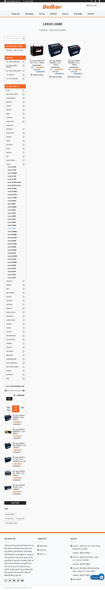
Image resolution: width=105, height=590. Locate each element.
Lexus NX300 (12, 241)
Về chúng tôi (9, 539)
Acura (8, 106)
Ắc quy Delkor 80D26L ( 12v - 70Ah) (74, 62)
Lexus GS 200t (12, 244)
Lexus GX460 (12, 265)
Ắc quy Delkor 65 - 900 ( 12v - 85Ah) (19, 473)
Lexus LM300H (12, 173)
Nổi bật (15, 409)
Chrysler (9, 125)
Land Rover (10, 160)
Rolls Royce (10, 312)
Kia (7, 156)
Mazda (8, 285)
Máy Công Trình (12, 367)
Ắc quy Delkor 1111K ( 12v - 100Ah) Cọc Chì (19, 459)
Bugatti (9, 347)
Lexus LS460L (12, 225)
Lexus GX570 (12, 271)
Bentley (9, 102)
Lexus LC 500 (12, 176)
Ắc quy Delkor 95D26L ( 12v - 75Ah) (56, 62)
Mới (22, 408)
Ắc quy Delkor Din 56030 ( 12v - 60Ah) (19, 445)
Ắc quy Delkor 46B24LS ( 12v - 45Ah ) (19, 431)
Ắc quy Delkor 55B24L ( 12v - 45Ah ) (19, 417)
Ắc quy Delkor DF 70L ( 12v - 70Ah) (37, 61)
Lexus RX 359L (12, 194)
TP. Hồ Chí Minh (12, 78)
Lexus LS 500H (12, 197)
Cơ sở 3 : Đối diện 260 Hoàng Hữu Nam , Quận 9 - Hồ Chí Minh (86, 569)
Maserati (9, 355)
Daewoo (9, 129)
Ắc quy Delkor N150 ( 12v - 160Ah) (19, 487)
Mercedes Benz (12, 94)
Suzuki (8, 328)
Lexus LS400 (11, 213)
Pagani (8, 370)
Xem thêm (15, 503)
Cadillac (9, 117)
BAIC (7, 378)
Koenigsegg (10, 98)
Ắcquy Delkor (10, 514)
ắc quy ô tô (20, 519)
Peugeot (9, 300)
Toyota (9, 331)
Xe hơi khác (10, 339)
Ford (8, 141)
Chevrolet (10, 121)
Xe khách (9, 374)
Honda (8, 137)
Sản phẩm (29, 14)
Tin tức (42, 14)
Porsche (9, 304)
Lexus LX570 (12, 277)
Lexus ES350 (11, 210)
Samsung (9, 316)
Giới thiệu (78, 14)
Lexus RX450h (12, 262)
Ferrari (9, 343)
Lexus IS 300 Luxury (14, 185)
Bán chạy (8, 409)
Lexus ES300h (12, 207)
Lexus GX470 (12, 268)
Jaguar (8, 152)
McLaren (9, 351)
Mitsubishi (10, 293)
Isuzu (8, 148)
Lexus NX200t (12, 234)
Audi (8, 90)
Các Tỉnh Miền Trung (11, 66)
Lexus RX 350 (12, 259)
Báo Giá (53, 14)
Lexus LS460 (11, 219)
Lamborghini (11, 359)
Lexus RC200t (12, 250)
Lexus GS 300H (12, 191)
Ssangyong (10, 320)
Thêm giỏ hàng (38, 75)
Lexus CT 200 (12, 170)
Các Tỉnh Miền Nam (13, 71)
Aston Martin (11, 363)
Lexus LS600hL (12, 231)
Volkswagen (11, 335)
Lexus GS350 (12, 222)
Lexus (8, 164)
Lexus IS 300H (12, 188)
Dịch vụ (65, 14)
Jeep (7, 289)
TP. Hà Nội (10, 74)
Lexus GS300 (12, 216)
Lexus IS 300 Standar (14, 182)
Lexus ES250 (11, 204)
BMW (8, 113)
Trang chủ (15, 14)
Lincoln (9, 281)
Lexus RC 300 (12, 179)
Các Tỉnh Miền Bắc (13, 61)
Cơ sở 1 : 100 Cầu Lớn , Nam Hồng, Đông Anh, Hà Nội (86, 547)
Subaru (9, 324)
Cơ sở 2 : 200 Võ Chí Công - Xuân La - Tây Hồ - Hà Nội (86, 558)
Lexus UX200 (12, 167)
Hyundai (9, 144)
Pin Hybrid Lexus (11, 523)
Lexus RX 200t (12, 237)
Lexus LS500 (52, 24)
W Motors (10, 133)
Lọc (9, 399)
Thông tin (41, 539)
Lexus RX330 (12, 253)
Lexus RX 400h (12, 256)
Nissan (8, 296)
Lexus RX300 (12, 247)
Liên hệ (91, 14)
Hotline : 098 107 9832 (81, 553)
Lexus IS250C (12, 201)
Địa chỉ (74, 539)
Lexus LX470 (12, 274)
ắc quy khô (9, 519)
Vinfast (9, 110)
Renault (9, 308)
